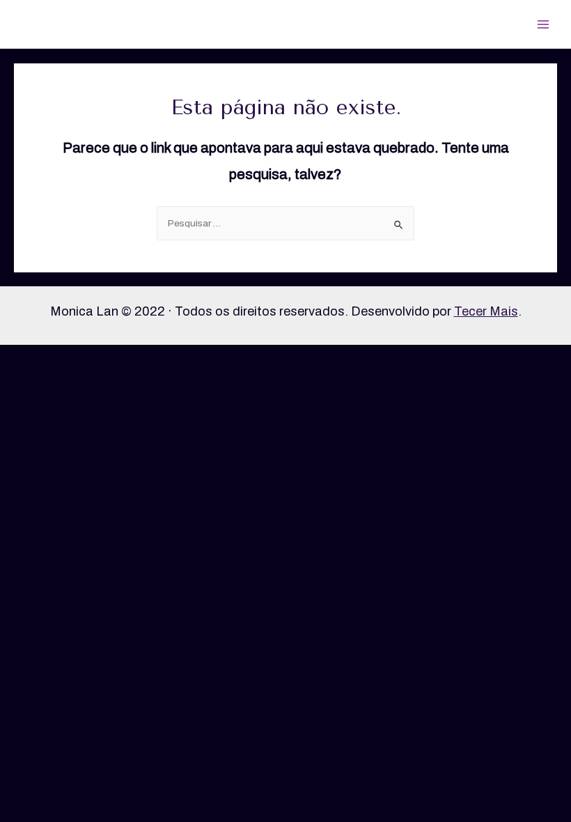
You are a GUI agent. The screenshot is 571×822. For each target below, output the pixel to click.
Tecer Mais (486, 311)
